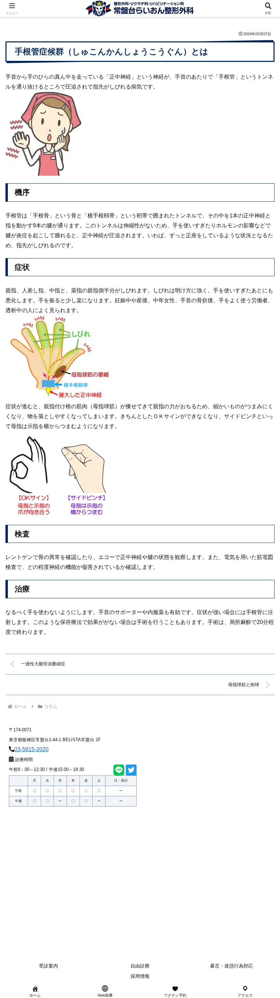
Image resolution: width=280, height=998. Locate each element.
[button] (259, 873)
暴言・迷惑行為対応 (231, 966)
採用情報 (140, 976)
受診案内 (48, 966)
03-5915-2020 (31, 749)
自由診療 (140, 966)
